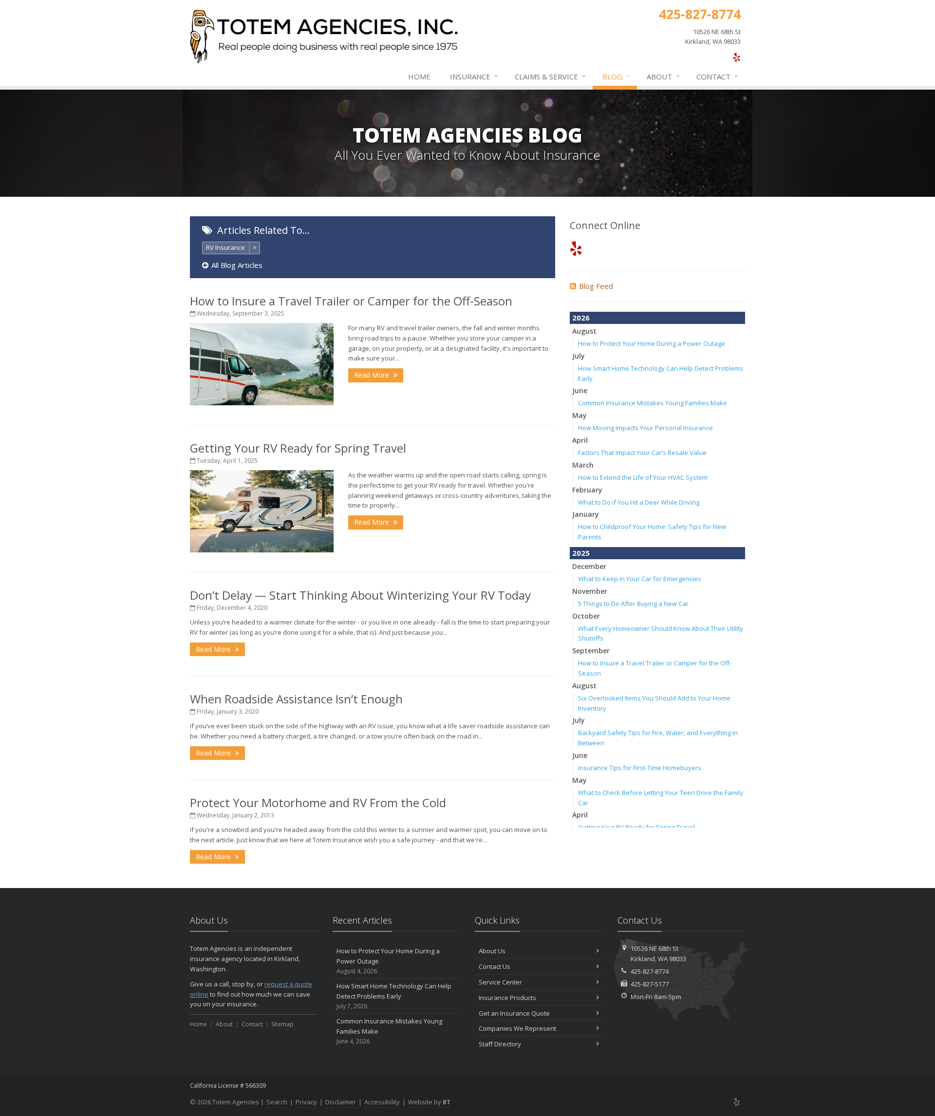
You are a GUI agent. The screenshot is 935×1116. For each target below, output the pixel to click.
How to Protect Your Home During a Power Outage (651, 343)
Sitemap (282, 1024)
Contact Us (494, 966)
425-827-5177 (650, 984)
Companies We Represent (517, 1028)
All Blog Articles (236, 265)
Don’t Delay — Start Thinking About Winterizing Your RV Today (360, 595)
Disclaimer (340, 1101)
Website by (429, 1101)
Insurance (474, 76)
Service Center (500, 982)
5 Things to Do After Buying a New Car (633, 603)
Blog (616, 76)
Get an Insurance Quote (514, 1013)
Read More (372, 374)
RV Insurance (225, 247)
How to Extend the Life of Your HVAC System (643, 477)
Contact (717, 76)
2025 (581, 553)
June (579, 390)
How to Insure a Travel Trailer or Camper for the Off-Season (351, 301)
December (589, 566)
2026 (581, 317)
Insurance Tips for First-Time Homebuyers (639, 767)
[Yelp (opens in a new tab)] (736, 57)
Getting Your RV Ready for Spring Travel (298, 448)
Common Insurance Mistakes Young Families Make (652, 402)
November (589, 591)
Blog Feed (596, 286)
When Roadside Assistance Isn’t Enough (296, 699)
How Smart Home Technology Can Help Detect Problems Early (394, 996)
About (663, 76)
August (584, 331)
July (578, 355)
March (583, 465)
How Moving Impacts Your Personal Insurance (645, 427)
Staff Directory (500, 1044)
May (579, 415)
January (585, 514)
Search (276, 1101)
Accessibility (382, 1101)
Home (419, 76)
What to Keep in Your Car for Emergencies (639, 578)
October (586, 616)
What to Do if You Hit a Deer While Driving (638, 502)
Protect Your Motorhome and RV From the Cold (318, 802)
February (587, 489)
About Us (492, 950)
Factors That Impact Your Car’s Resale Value (642, 452)
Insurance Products (507, 997)
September (591, 650)
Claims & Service (550, 76)
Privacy (306, 1101)
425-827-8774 (650, 971)
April (580, 440)
